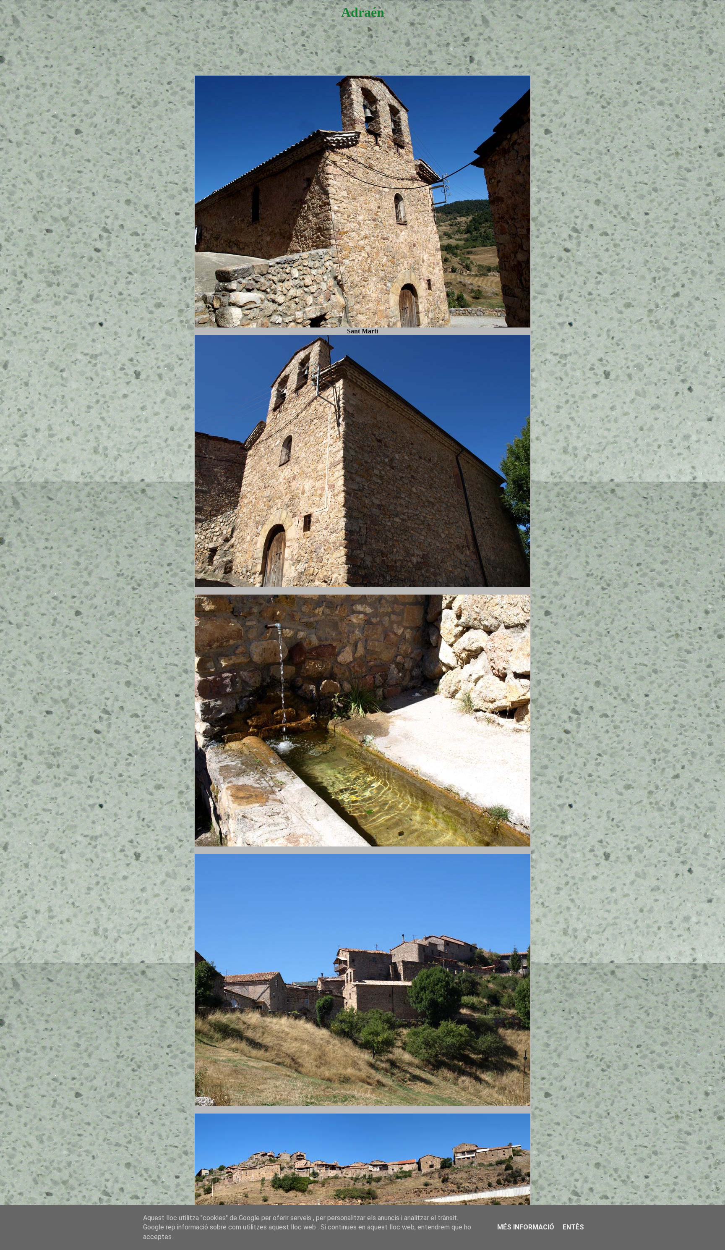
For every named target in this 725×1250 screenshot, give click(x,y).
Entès (573, 1227)
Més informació (525, 1227)
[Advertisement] (362, 55)
